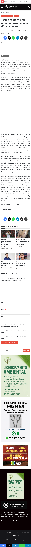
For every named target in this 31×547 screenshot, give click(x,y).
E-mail (3, 309)
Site (2, 316)
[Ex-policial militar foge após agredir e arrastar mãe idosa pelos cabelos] (23, 234)
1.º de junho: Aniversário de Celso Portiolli (7, 263)
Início (3, 12)
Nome (3, 302)
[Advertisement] (15, 113)
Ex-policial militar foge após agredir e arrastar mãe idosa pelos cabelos (22, 242)
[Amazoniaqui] (11, 7)
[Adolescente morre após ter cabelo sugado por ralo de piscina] (23, 256)
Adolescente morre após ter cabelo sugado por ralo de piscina (22, 264)
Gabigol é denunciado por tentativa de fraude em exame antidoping (7, 243)
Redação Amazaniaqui (8, 30)
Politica (17, 16)
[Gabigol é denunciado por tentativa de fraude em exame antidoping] (8, 234)
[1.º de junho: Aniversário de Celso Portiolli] (8, 256)
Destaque (9, 16)
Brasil (7, 12)
